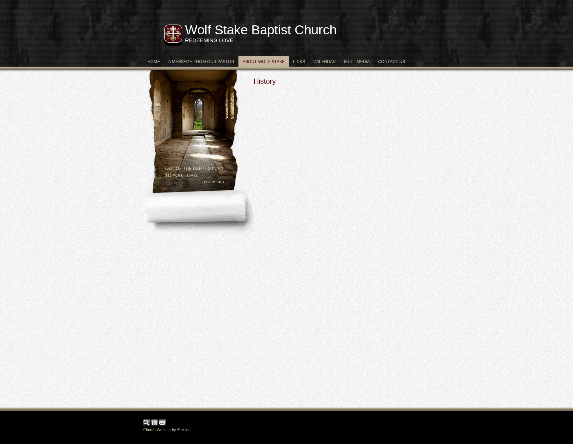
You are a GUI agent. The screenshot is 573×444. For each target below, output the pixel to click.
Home (153, 61)
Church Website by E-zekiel (167, 430)
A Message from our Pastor (201, 61)
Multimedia (357, 61)
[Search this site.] (147, 425)
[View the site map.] (155, 425)
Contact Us (391, 61)
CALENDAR (324, 61)
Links (299, 61)
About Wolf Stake (264, 61)
